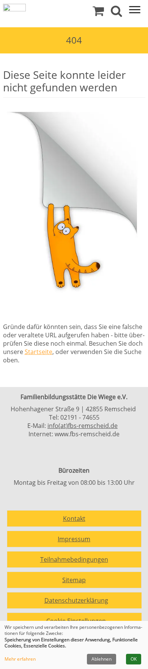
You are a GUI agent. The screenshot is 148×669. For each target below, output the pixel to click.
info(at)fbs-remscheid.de (82, 425)
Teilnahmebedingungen (74, 559)
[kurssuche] (116, 13)
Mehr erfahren (20, 659)
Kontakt (74, 518)
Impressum (74, 539)
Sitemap (74, 580)
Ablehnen (101, 659)
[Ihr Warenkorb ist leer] (98, 13)
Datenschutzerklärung (76, 600)
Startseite (38, 352)
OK (134, 659)
